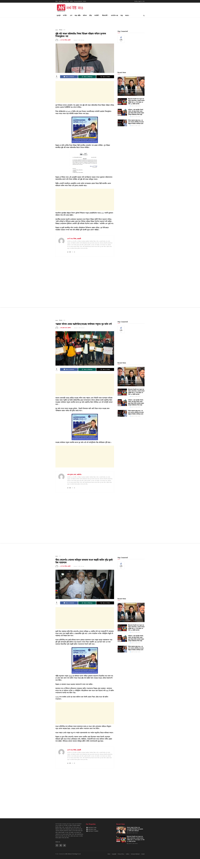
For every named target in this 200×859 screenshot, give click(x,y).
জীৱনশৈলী (104, 16)
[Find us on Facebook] (56, 845)
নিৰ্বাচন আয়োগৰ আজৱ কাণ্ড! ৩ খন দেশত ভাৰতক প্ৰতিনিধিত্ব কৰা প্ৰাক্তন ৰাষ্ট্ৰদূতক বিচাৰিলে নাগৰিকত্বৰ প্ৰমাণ (136, 122)
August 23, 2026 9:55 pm (135, 106)
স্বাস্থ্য (121, 16)
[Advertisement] (116, 7)
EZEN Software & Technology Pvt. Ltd (72, 854)
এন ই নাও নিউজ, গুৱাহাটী (65, 40)
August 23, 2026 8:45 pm (135, 116)
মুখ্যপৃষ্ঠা (58, 16)
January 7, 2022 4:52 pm (79, 40)
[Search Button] (144, 16)
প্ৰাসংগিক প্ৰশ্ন (114, 16)
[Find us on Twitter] (60, 845)
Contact (84, 1)
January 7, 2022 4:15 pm (79, 566)
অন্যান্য (127, 16)
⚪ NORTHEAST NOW (91, 827)
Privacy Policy (66, 1)
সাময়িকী (96, 16)
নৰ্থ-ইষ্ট (64, 16)
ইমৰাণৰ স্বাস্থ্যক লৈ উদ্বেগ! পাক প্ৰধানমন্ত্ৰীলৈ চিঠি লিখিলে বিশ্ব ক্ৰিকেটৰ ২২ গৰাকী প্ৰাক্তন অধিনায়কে (130, 91)
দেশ (71, 16)
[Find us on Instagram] (64, 845)
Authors (71, 1)
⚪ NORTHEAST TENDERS (92, 831)
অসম (64, 30)
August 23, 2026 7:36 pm (135, 125)
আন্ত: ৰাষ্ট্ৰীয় (77, 16)
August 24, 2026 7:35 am (126, 94)
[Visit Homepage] (69, 8)
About (56, 1)
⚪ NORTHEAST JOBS (91, 829)
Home (56, 30)
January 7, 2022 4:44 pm (79, 327)
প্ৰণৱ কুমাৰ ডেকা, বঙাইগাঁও (65, 327)
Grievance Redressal (78, 1)
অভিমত (85, 16)
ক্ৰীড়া (90, 16)
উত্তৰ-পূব (60, 30)
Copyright (60, 1)
